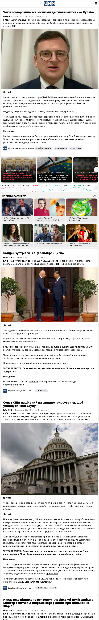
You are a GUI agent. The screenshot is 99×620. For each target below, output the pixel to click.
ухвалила (50, 578)
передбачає (48, 139)
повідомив (85, 23)
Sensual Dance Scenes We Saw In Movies (80, 244)
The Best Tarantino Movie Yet (49, 243)
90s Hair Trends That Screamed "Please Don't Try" (48, 219)
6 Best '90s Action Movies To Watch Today (17, 219)
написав (91, 97)
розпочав (33, 381)
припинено (52, 573)
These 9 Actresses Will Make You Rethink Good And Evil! (16, 244)
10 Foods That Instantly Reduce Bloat (79, 219)
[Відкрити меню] (95, 3)
